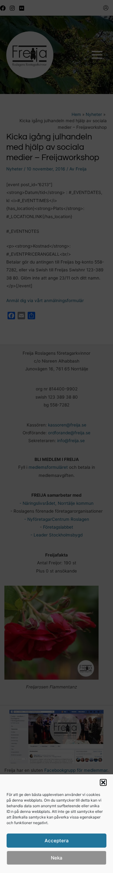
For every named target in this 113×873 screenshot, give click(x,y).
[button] (103, 782)
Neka (56, 858)
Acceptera (57, 841)
